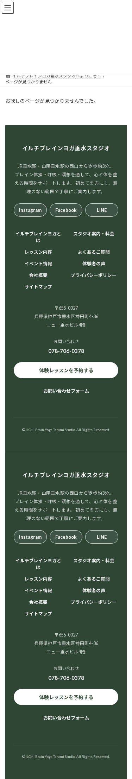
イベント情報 (38, 263)
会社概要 (38, 275)
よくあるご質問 (94, 252)
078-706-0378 (66, 351)
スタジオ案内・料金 (93, 233)
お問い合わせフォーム (66, 391)
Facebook (65, 210)
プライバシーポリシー (94, 275)
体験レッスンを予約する (66, 370)
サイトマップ (38, 287)
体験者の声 (93, 263)
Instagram (30, 210)
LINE (102, 210)
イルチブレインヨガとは (38, 237)
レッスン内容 (38, 252)
